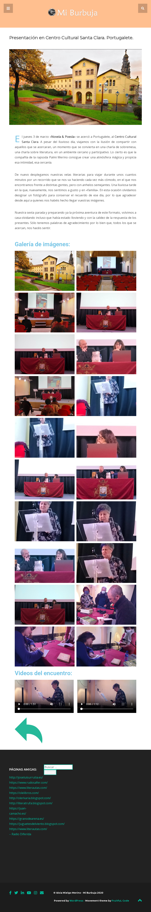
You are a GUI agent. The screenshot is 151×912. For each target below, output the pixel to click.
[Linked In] (22, 893)
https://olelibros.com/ (24, 793)
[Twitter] (16, 893)
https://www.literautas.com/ (28, 788)
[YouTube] (29, 893)
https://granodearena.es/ (26, 819)
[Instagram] (35, 893)
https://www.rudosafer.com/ (28, 783)
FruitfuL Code (120, 900)
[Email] (42, 893)
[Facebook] (10, 893)
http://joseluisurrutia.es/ (26, 777)
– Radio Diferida (20, 834)
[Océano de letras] (75, 14)
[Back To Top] (140, 901)
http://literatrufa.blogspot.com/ (30, 803)
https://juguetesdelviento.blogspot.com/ (37, 824)
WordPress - (77, 900)
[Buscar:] (58, 767)
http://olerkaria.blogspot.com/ (30, 798)
